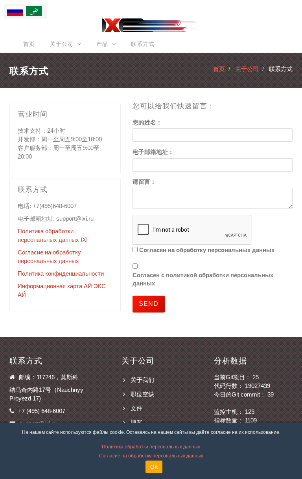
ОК (154, 467)
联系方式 (143, 44)
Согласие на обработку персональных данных (151, 456)
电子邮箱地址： (153, 151)
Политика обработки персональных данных (151, 447)
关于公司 (247, 69)
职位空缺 (142, 394)
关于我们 (142, 380)
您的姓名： (147, 122)
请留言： (144, 181)
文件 (136, 408)
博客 (136, 422)
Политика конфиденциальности (61, 273)
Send (148, 303)
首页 (29, 44)
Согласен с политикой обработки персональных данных (203, 279)
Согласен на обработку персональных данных (206, 250)
